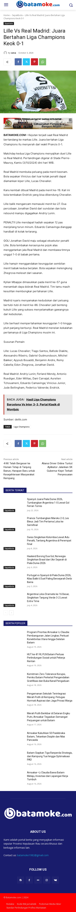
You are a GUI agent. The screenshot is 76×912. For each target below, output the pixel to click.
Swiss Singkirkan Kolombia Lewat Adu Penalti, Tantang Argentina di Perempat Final (49, 540)
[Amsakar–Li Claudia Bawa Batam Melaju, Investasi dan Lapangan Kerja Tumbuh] (14, 778)
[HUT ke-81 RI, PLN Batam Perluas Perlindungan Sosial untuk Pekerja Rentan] (14, 660)
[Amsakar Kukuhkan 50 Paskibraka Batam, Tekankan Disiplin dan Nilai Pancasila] (14, 738)
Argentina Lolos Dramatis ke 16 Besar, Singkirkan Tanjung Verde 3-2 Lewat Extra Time (48, 597)
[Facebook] (18, 61)
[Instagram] (46, 880)
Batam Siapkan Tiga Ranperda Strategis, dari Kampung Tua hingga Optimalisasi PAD (49, 756)
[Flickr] (37, 880)
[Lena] (6, 53)
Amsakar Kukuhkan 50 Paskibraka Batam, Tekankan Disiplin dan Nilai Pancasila (46, 736)
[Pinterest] (34, 61)
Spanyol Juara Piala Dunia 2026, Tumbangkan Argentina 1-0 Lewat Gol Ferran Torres (48, 502)
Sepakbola (17, 15)
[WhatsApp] (42, 61)
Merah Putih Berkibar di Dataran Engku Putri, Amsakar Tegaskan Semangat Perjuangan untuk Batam (48, 717)
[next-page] (11, 612)
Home (7, 15)
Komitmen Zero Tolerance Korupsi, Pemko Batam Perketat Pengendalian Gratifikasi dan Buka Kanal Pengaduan (48, 677)
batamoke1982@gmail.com (33, 855)
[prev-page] (6, 612)
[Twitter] (26, 61)
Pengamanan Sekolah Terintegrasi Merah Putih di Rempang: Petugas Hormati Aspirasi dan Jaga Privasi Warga (49, 697)
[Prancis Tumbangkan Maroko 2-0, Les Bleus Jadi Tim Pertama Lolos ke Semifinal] (14, 524)
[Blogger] (20, 880)
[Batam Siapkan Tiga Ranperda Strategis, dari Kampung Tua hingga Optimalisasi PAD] (14, 758)
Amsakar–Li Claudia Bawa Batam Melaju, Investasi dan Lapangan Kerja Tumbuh (47, 776)
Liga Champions (22, 426)
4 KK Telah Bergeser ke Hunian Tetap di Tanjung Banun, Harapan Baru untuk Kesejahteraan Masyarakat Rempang (19, 471)
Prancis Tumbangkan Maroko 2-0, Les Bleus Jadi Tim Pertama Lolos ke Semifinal (48, 521)
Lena (13, 52)
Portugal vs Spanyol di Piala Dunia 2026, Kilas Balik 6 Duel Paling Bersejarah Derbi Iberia (49, 579)
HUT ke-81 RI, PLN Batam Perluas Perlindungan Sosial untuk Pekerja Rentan (46, 658)
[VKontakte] (55, 880)
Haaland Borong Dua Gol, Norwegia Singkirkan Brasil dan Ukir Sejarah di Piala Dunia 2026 (47, 559)
